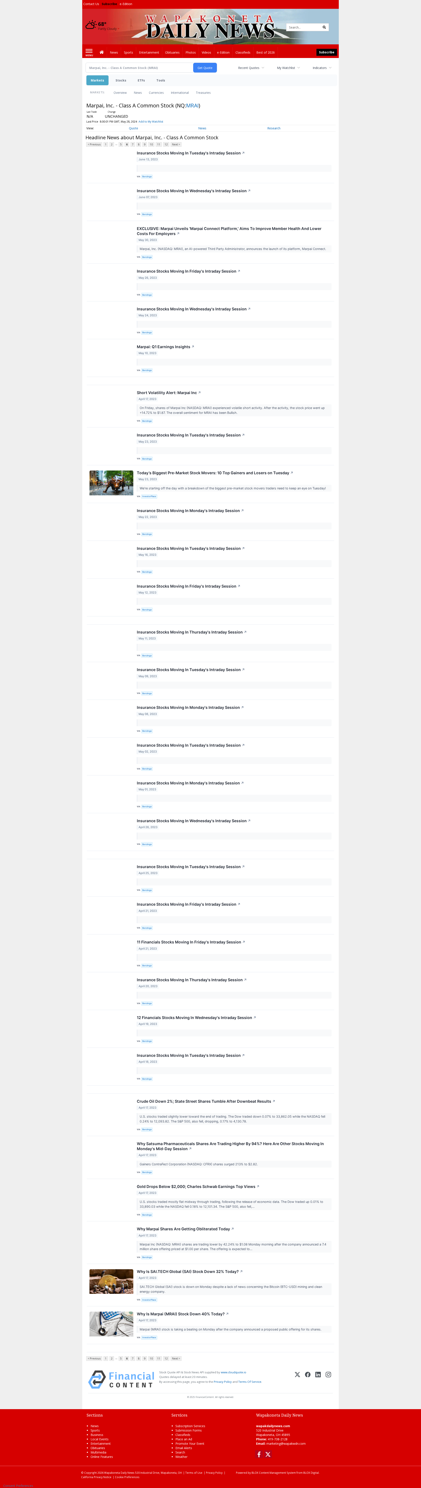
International (180, 93)
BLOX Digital (311, 1472)
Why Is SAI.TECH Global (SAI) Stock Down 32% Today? (190, 1271)
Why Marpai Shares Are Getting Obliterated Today (185, 1229)
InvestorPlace (149, 496)
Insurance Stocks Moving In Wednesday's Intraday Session (194, 190)
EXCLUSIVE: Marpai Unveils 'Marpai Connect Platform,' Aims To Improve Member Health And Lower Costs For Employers (229, 231)
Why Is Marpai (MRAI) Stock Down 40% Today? (183, 1314)
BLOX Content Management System (274, 1472)
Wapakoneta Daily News (119, 1472)
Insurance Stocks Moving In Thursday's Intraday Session (192, 632)
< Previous (94, 144)
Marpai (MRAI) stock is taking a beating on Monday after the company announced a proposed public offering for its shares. (231, 1329)
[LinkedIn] (318, 1379)
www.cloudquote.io (233, 1372)
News (138, 93)
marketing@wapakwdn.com (286, 1443)
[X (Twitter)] (297, 1379)
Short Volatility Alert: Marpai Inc (169, 392)
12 (166, 144)
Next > (176, 144)
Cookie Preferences (127, 1477)
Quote (133, 128)
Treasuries (203, 93)
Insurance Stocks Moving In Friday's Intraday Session (189, 271)
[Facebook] (307, 1379)
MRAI (192, 105)
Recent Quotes (248, 68)
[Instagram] (328, 1379)
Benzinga (147, 176)
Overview (120, 93)
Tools (160, 80)
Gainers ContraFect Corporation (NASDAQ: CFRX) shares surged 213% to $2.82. (199, 1164)
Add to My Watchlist (151, 121)
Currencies (156, 93)
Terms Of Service (249, 1382)
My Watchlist (286, 68)
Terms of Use (193, 1472)
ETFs (141, 80)
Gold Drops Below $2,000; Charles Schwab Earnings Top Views (198, 1186)
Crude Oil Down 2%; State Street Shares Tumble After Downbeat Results (206, 1101)
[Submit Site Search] (324, 27)
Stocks (121, 80)
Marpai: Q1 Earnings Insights (165, 346)
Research (273, 128)
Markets (97, 80)
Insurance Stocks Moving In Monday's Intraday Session (190, 510)
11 (158, 144)
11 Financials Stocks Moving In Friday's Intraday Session (191, 942)
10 (151, 144)
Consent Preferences (18, 1486)
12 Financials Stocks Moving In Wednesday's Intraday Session (196, 1017)
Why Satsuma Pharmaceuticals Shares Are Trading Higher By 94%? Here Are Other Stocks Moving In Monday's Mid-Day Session (230, 1146)
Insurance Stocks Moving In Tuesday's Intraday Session (191, 153)
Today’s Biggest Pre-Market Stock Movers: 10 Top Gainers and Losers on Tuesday (215, 473)
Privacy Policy (223, 1382)
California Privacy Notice (96, 1477)
